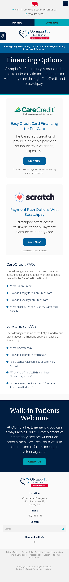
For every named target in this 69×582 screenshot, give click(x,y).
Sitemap (57, 554)
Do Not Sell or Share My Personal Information (42, 552)
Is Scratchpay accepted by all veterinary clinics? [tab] (32, 363)
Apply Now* (34, 161)
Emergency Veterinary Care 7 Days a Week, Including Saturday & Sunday (34, 47)
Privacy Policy (12, 552)
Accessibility (35, 554)
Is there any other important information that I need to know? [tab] (33, 385)
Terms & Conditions (17, 554)
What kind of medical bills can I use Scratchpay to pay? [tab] (30, 374)
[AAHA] (34, 4)
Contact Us (52, 22)
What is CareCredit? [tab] (21, 286)
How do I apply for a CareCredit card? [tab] (31, 293)
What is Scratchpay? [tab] (21, 348)
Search (47, 554)
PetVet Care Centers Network (39, 569)
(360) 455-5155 (35, 14)
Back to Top (34, 557)
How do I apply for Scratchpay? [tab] (28, 355)
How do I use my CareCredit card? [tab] (29, 300)
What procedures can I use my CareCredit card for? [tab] (34, 308)
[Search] (63, 529)
